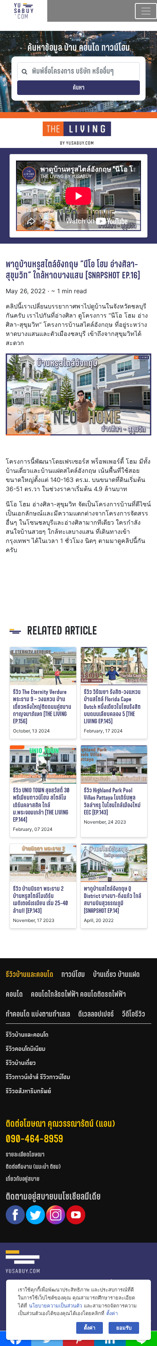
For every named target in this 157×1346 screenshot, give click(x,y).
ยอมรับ (123, 1328)
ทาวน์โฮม (73, 974)
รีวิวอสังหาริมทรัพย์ (28, 1092)
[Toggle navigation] (146, 11)
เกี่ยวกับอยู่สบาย (23, 1178)
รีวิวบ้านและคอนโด (29, 974)
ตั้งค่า (112, 1313)
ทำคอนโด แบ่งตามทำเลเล (38, 1014)
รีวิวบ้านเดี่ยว (21, 1063)
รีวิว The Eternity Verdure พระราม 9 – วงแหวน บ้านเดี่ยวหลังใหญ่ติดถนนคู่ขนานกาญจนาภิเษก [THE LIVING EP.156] (42, 706)
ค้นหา (79, 87)
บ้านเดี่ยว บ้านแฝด (116, 974)
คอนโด (14, 994)
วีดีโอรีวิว (133, 1014)
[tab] (33, 974)
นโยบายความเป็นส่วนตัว (55, 1306)
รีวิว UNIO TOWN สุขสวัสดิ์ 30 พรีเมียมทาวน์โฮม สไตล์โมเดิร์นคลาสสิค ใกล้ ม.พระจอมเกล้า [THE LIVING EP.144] (41, 805)
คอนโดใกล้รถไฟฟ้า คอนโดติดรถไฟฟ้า (78, 994)
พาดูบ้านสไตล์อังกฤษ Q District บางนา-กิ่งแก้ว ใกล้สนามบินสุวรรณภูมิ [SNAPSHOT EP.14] (112, 899)
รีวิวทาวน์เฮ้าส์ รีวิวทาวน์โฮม (38, 1078)
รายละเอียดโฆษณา (25, 1154)
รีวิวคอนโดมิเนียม (25, 1049)
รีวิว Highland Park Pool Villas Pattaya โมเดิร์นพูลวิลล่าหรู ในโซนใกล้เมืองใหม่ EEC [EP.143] (112, 801)
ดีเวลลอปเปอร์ (96, 1014)
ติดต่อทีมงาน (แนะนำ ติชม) (33, 1166)
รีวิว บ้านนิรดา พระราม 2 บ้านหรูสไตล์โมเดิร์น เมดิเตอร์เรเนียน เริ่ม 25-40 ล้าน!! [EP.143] (40, 899)
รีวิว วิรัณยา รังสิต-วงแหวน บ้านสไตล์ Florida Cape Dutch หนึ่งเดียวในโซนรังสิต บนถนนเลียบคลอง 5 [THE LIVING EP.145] (112, 706)
